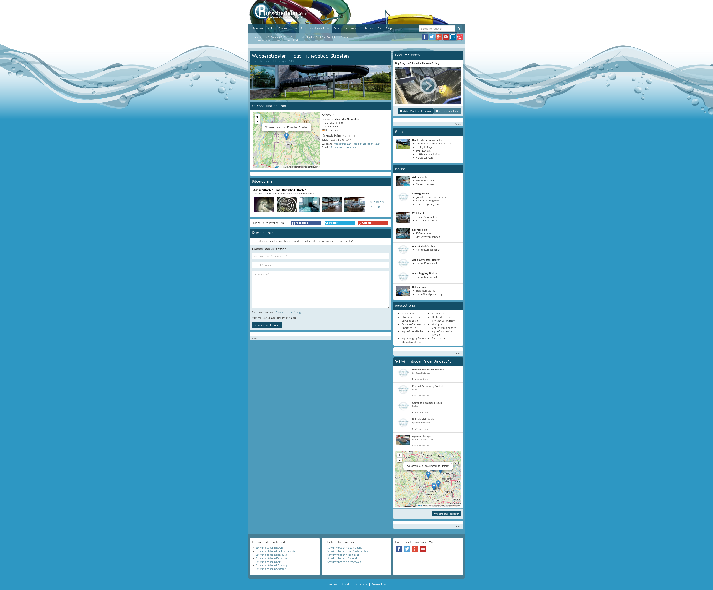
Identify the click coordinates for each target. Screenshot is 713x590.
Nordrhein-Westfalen (326, 36)
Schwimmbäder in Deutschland (344, 547)
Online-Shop (385, 28)
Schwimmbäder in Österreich (343, 558)
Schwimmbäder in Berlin (269, 547)
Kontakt (355, 28)
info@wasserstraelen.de (342, 147)
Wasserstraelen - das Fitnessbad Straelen (279, 40)
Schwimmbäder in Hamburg (271, 554)
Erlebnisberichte (288, 28)
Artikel (271, 28)
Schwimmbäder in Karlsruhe (271, 558)
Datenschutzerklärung (288, 312)
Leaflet (278, 166)
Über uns (369, 28)
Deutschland (305, 36)
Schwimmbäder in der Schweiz (344, 561)
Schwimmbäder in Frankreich (343, 554)
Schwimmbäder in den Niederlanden (347, 551)
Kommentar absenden (267, 324)
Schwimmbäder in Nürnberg (271, 565)
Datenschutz (379, 584)
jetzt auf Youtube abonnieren (417, 111)
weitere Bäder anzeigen (447, 513)
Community (340, 28)
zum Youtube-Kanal (448, 111)
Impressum (361, 584)
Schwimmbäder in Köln (268, 561)
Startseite (258, 28)
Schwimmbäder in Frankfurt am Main (276, 551)
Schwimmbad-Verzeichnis (315, 28)
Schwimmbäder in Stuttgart (271, 568)
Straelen (345, 36)
